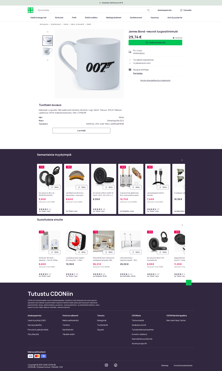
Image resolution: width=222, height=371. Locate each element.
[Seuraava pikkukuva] (47, 60)
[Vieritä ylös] (188, 282)
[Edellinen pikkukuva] (47, 32)
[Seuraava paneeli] (182, 160)
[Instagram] (106, 365)
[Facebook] (115, 365)
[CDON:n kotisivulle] (30, 10)
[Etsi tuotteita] (148, 10)
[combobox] (94, 10)
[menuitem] (38, 17)
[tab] (48, 41)
